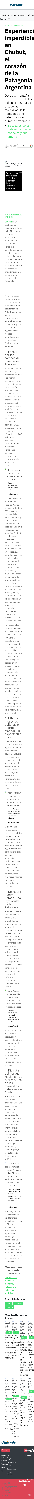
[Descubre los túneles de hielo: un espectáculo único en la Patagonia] (22, 1389)
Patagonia (18, 1303)
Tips (2, 1471)
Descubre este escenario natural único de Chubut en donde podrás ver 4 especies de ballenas (24, 1358)
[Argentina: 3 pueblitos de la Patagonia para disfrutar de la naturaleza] (7, 1328)
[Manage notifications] (29, 1494)
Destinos (13, 15)
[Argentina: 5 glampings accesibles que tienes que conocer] (14, 1328)
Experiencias (18, 26)
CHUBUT (24, 1397)
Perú (28, 15)
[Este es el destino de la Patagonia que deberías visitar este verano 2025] (30, 1386)
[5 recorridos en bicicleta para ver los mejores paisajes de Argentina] (7, 1390)
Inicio (7, 26)
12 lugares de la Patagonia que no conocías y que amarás (19, 131)
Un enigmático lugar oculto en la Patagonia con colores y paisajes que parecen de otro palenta (17, 1418)
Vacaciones (21, 15)
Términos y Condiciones (5, 1496)
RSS (24, 1485)
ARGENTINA (17, 1333)
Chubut (8, 221)
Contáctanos (24, 1481)
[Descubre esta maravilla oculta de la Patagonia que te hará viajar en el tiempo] (30, 1330)
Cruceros (10, 1465)
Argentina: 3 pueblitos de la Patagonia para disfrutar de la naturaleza (9, 1347)
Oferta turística (4, 1456)
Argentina (9, 1307)
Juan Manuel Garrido (13, 215)
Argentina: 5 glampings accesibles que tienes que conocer (17, 1346)
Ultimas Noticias (10, 1473)
